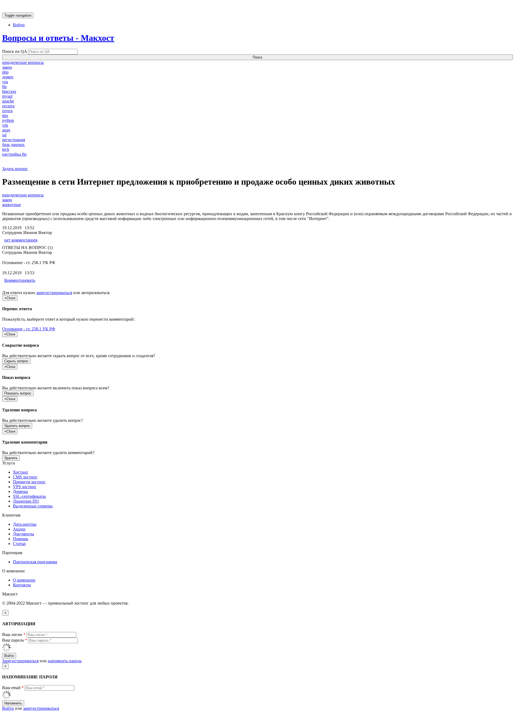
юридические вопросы (23, 62)
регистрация (13, 139)
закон (7, 67)
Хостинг (20, 472)
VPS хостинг (24, 486)
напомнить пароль (65, 661)
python (8, 120)
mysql (7, 96)
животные (11, 204)
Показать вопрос (17, 393)
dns (5, 115)
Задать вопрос (15, 168)
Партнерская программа (35, 562)
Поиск (257, 57)
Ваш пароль (14, 640)
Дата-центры (24, 524)
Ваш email (13, 687)
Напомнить (13, 703)
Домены (20, 491)
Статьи (19, 543)
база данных (13, 144)
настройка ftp (14, 154)
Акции (19, 529)
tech (5, 149)
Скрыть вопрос (16, 361)
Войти (19, 25)
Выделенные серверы (33, 506)
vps (5, 81)
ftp (4, 86)
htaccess (9, 91)
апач (6, 130)
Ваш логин (13, 634)
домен (7, 77)
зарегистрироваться (54, 292)
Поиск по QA (14, 51)
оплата (8, 106)
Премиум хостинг (29, 482)
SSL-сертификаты (29, 496)
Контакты (22, 585)
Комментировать (19, 280)
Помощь (20, 538)
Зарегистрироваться (20, 661)
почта (7, 110)
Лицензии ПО (26, 501)
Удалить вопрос (17, 426)
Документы (23, 534)
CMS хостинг (25, 477)
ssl (4, 135)
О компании (24, 580)
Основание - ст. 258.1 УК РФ (28, 329)
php (5, 72)
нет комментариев (21, 240)
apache (8, 101)
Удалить (11, 458)
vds (5, 125)
